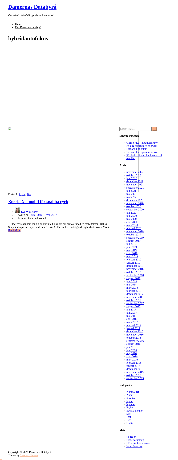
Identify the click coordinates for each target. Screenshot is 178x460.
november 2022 (135, 172)
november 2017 (135, 297)
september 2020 (135, 209)
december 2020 (134, 200)
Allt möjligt (132, 391)
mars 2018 (132, 287)
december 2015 (134, 368)
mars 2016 (132, 359)
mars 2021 (132, 197)
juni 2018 (131, 281)
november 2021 (135, 184)
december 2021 (134, 181)
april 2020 (131, 222)
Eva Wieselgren (29, 211)
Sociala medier (134, 410)
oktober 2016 (133, 337)
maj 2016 (131, 353)
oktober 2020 (133, 206)
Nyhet (129, 401)
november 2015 (135, 372)
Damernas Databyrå (32, 7)
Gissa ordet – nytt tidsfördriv (142, 142)
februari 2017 (133, 325)
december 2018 (134, 265)
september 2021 (135, 187)
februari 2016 (133, 362)
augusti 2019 (133, 240)
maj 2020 (131, 218)
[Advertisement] (89, 101)
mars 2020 (132, 225)
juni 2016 (131, 350)
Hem (18, 24)
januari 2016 (133, 365)
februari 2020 (133, 228)
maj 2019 (131, 250)
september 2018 (135, 275)
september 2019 (135, 237)
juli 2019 (131, 243)
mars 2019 (132, 256)
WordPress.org (134, 446)
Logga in (131, 436)
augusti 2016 (133, 343)
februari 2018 (133, 290)
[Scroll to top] (1, 458)
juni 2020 (131, 215)
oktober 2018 (133, 272)
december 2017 (134, 293)
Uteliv (129, 423)
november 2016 (135, 334)
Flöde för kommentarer (139, 443)
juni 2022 (131, 178)
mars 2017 (132, 322)
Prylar (22, 194)
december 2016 (134, 331)
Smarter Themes (29, 455)
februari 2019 (133, 259)
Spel (128, 413)
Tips (128, 419)
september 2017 (135, 303)
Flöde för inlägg (135, 439)
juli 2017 (131, 309)
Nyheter (130, 404)
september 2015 (135, 378)
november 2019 (135, 231)
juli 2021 (131, 190)
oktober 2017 (133, 300)
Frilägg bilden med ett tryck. (141, 145)
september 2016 (135, 340)
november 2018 (135, 268)
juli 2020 (131, 212)
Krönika (130, 398)
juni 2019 (131, 247)
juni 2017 (131, 312)
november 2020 (135, 203)
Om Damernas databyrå (28, 27)
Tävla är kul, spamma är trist (141, 152)
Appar (129, 394)
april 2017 (131, 318)
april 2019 (131, 253)
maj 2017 (131, 315)
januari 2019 (133, 262)
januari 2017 (133, 328)
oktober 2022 (133, 175)
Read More (14, 230)
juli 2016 (131, 347)
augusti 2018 (133, 278)
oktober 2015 (133, 375)
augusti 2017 (133, 306)
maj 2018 (131, 284)
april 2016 (131, 356)
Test (29, 194)
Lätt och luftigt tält (136, 148)
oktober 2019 (133, 234)
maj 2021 (131, 193)
